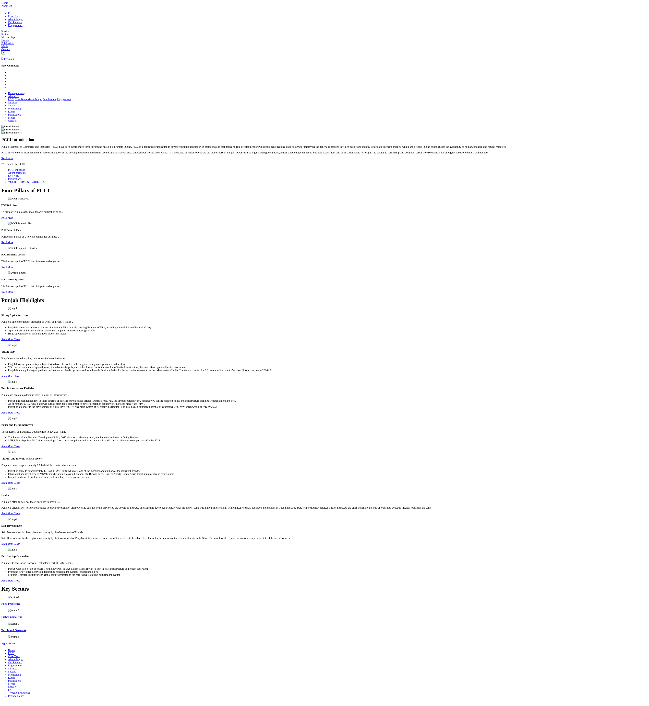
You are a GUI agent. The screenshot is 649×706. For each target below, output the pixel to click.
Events (5, 40)
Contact (5, 49)
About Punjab (15, 19)
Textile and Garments (13, 630)
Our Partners (15, 22)
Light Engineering (11, 616)
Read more (7, 158)
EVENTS (13, 175)
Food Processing (10, 603)
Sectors (5, 34)
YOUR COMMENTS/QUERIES (26, 182)
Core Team (14, 16)
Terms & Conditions (19, 692)
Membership (8, 37)
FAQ (11, 689)
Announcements (17, 172)
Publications (7, 43)
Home (4, 2)
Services (5, 31)
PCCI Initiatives (16, 169)
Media (4, 46)
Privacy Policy (16, 695)
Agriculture (8, 643)
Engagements (15, 25)
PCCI (11, 13)
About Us (6, 5)
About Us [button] (13, 96)
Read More (7, 217)
